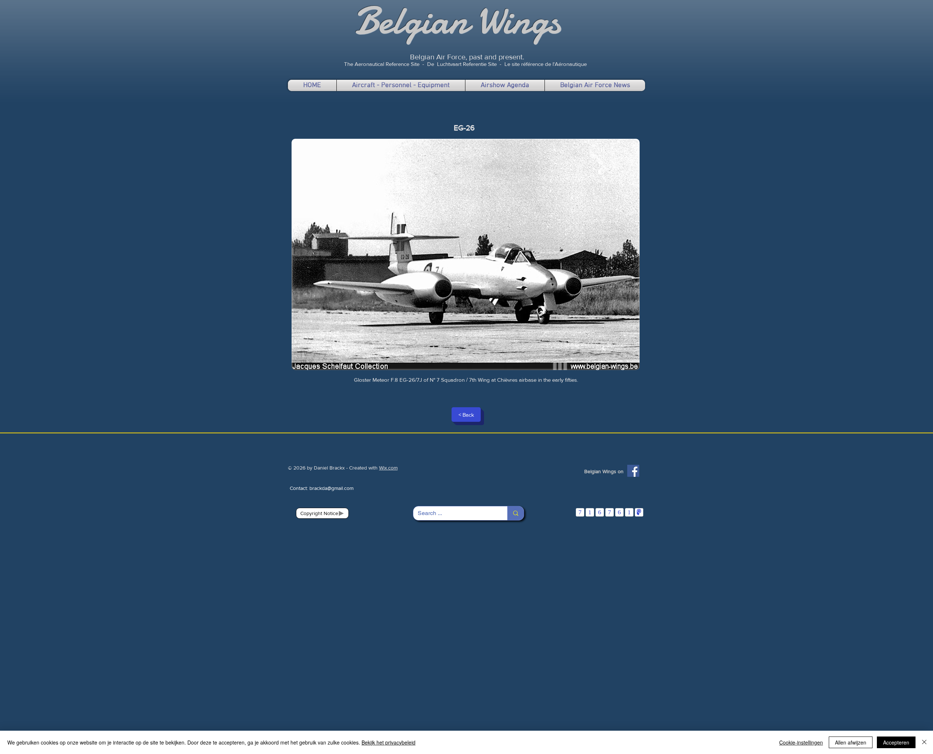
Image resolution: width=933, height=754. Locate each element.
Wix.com (388, 468)
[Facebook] (633, 471)
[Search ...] (515, 513)
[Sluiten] (924, 742)
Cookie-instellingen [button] (801, 742)
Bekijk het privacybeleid (388, 742)
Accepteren (896, 742)
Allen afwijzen (850, 742)
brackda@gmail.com (331, 488)
